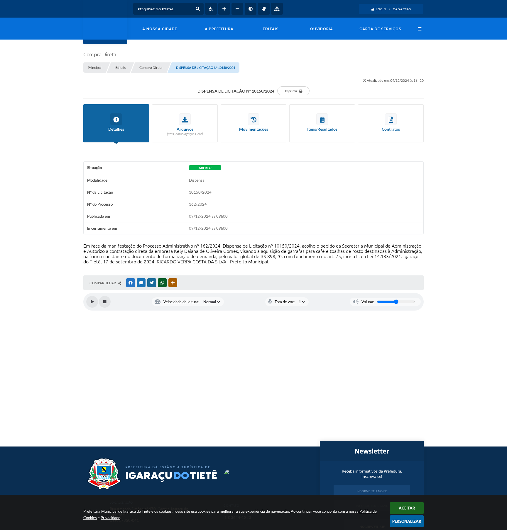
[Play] (92, 302)
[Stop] (105, 302)
